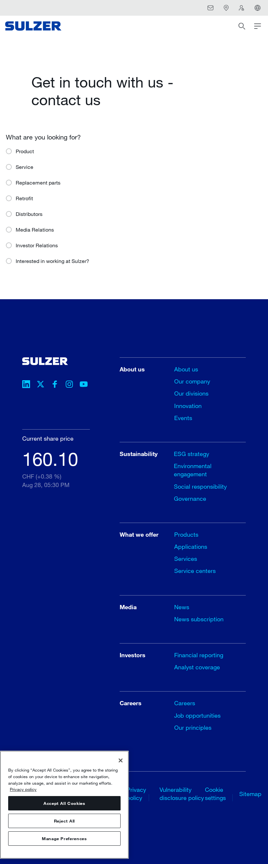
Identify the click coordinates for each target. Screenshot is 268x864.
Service (24, 167)
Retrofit (24, 198)
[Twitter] (40, 385)
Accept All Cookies (64, 803)
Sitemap (250, 793)
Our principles (192, 727)
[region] (64, 805)
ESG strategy (191, 453)
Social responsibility (200, 486)
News (181, 607)
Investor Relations (37, 245)
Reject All (64, 820)
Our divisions (191, 393)
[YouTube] (84, 385)
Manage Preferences (64, 838)
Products (186, 534)
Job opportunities (197, 715)
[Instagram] (69, 385)
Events (183, 417)
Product (25, 151)
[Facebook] (55, 385)
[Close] (120, 760)
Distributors (29, 214)
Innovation (188, 405)
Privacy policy (23, 789)
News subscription (199, 619)
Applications (190, 546)
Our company (192, 381)
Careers (184, 703)
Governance (190, 498)
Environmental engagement (192, 470)
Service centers (195, 570)
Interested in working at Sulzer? (52, 261)
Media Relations (35, 229)
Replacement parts (38, 182)
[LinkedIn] (26, 385)
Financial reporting (198, 655)
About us (186, 369)
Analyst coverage (197, 667)
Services (185, 558)
